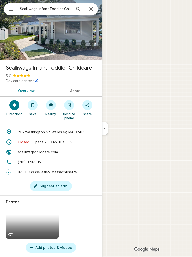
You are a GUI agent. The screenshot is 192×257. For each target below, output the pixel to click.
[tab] (25, 90)
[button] (51, 142)
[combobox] (46, 9)
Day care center (19, 81)
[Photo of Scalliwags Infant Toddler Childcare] (51, 30)
